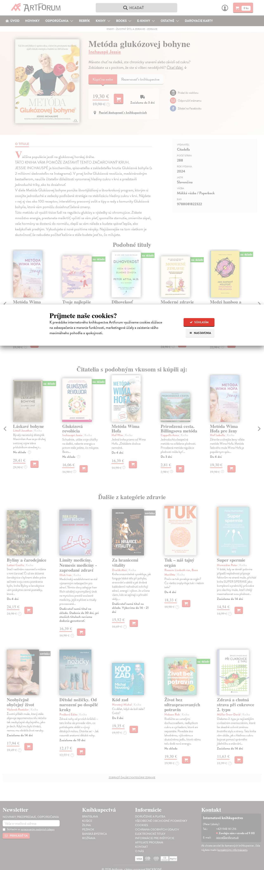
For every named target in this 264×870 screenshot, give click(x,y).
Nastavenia (202, 333)
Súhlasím (201, 322)
